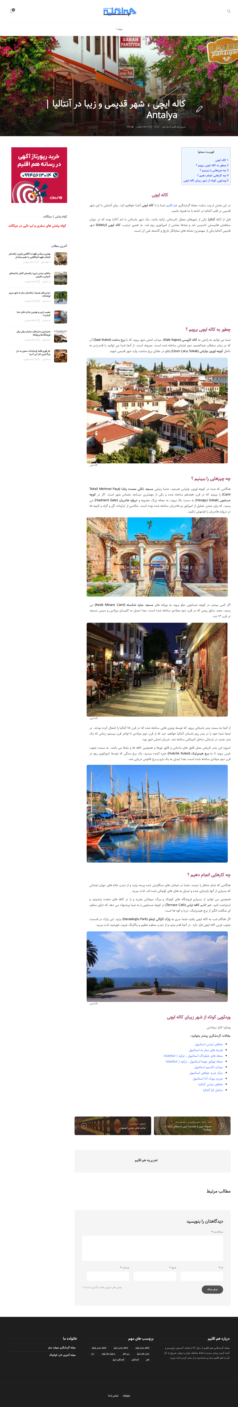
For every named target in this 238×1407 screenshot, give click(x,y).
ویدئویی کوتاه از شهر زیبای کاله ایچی (206, 180)
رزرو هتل (126, 1353)
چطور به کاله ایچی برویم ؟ (212, 165)
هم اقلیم (171, 205)
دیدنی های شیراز (143, 1353)
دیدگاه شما (217, 1232)
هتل (147, 1359)
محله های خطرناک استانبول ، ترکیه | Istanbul (193, 1056)
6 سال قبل (166, 127)
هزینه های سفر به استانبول (206, 1050)
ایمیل (172, 1268)
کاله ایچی (182, 94)
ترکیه (166, 94)
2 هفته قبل (45, 262)
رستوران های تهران (108, 1353)
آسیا (209, 1122)
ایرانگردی (133, 1124)
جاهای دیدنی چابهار (99, 1347)
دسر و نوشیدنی (194, 1122)
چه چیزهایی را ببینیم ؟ (214, 170)
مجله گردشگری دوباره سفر (62, 1347)
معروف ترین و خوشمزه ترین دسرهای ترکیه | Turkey (188, 1128)
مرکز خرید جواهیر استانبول (206, 1073)
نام (221, 1268)
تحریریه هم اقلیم (179, 127)
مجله (120, 29)
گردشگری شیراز (118, 1359)
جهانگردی (158, 94)
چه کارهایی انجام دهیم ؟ (213, 175)
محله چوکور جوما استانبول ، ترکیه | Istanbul (194, 1061)
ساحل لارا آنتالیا (213, 1090)
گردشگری (135, 1359)
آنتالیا (173, 94)
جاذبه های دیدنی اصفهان (132, 1128)
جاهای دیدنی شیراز (121, 1347)
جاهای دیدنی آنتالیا (211, 1084)
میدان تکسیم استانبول (208, 1067)
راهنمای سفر (180, 1122)
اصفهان (142, 1124)
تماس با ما (113, 1396)
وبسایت (124, 1268)
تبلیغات (126, 1396)
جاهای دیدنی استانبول (209, 1044)
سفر (92, 1353)
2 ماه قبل (46, 281)
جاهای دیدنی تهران (142, 1347)
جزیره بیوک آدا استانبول (208, 1078)
